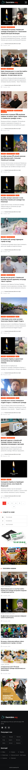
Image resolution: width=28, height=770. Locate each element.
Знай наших (10, 68)
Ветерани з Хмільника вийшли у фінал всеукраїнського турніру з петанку (12, 642)
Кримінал (4, 758)
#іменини (19, 736)
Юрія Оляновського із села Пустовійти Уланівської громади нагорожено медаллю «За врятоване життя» (14, 73)
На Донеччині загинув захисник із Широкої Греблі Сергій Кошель (13, 616)
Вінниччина (10, 110)
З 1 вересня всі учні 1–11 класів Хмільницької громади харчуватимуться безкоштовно (13, 668)
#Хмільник (18, 739)
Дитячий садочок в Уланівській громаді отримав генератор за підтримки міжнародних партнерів (12, 442)
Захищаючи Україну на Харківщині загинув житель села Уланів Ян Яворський (12, 484)
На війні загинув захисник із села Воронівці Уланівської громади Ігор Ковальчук (13, 200)
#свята (3, 736)
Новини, (3, 586)
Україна (9, 479)
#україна (10, 739)
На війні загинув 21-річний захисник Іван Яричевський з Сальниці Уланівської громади (13, 158)
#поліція (10, 743)
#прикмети (18, 743)
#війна (3, 743)
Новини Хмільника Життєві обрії (12, 43)
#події (3, 739)
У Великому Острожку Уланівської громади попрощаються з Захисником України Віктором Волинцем (13, 31)
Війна (17, 153)
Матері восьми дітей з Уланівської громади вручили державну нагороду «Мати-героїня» (13, 279)
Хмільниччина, (8, 613)
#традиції (11, 736)
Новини (3, 27)
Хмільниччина (10, 27)
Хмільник (3, 112)
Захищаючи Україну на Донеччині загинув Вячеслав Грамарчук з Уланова (12, 361)
